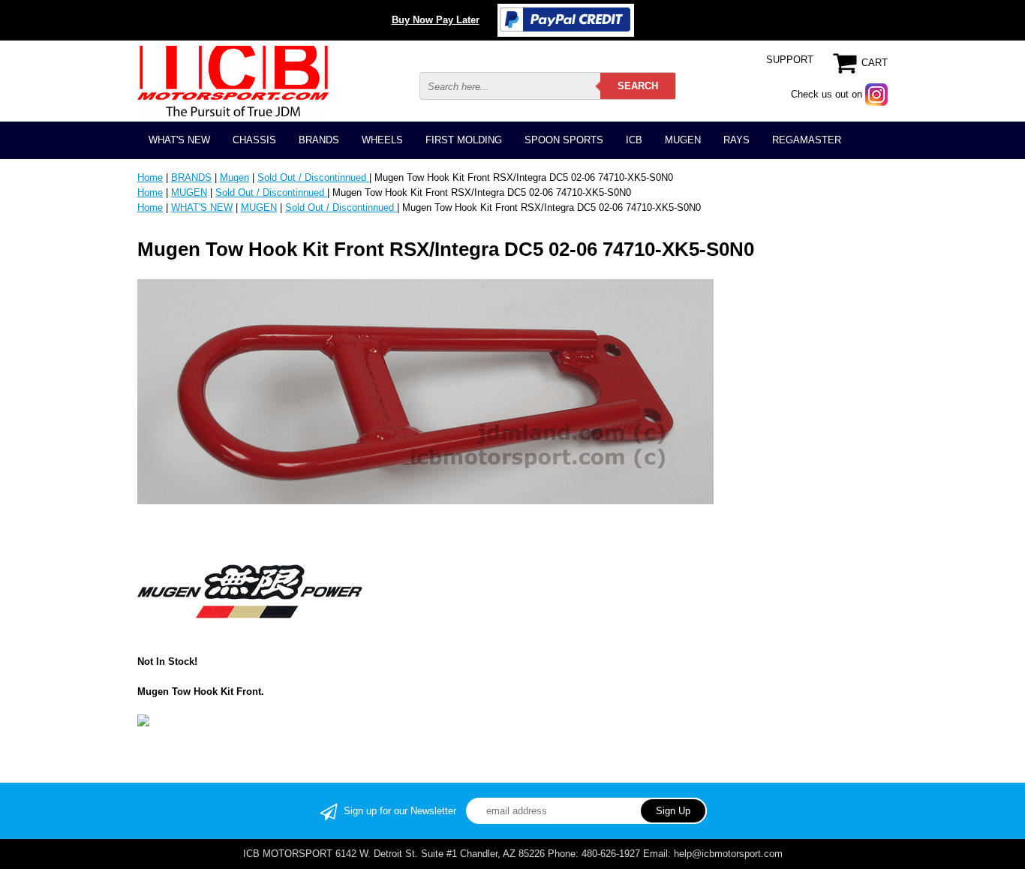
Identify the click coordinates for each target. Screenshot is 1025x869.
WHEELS (382, 140)
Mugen (234, 177)
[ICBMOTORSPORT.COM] (233, 80)
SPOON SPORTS (564, 140)
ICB (634, 140)
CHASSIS (254, 140)
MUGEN (683, 140)
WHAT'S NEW (179, 140)
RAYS (736, 140)
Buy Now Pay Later (435, 20)
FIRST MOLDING (463, 140)
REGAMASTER (806, 140)
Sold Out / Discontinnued (313, 177)
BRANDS (319, 140)
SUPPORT (789, 59)
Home (150, 177)
